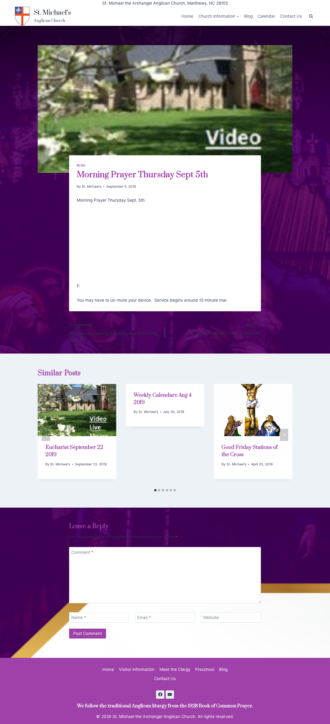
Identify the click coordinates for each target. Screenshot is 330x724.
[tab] (155, 490)
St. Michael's (91, 186)
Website (211, 617)
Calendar (266, 16)
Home (187, 16)
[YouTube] (170, 694)
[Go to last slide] (46, 435)
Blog (248, 16)
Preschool (204, 669)
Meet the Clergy (174, 669)
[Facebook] (160, 694)
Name (78, 617)
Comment (82, 552)
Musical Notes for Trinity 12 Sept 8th (226, 329)
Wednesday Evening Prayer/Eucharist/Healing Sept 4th (113, 332)
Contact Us (291, 16)
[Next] (284, 435)
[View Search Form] (311, 16)
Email (144, 617)
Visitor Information (136, 669)
